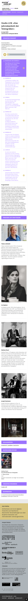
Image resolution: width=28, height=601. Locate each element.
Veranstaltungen (6, 12)
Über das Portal (6, 9)
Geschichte (16, 445)
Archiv (12, 8)
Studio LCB (4, 487)
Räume (16, 8)
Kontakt (4, 598)
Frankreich (4, 445)
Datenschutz (18, 598)
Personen (14, 12)
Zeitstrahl (4, 14)
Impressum (11, 598)
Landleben (10, 445)
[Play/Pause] (4, 54)
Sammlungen (5, 8)
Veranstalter (20, 12)
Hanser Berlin (6, 474)
